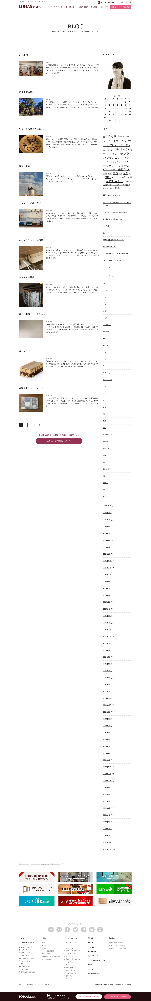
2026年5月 (107, 533)
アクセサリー (113, 136)
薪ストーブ (120, 185)
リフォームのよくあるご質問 (96, 960)
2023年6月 (107, 732)
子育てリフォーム (69, 976)
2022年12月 (107, 767)
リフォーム (122, 165)
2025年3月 (107, 616)
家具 (120, 173)
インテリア (107, 304)
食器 (117, 188)
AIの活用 (106, 226)
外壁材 (110, 174)
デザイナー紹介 (23, 969)
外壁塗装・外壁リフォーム (72, 959)
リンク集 (90, 969)
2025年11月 (107, 568)
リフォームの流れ (24, 961)
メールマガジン (92, 947)
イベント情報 (92, 951)
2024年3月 (107, 684)
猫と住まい (116, 181)
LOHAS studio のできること (27, 958)
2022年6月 (107, 808)
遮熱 (104, 188)
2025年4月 (107, 609)
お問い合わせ (114, 938)
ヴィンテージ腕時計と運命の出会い (115, 212)
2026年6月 (107, 526)
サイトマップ (22, 984)
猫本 (124, 182)
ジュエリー (107, 325)
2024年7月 (107, 657)
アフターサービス (24, 964)
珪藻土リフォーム (69, 967)
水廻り (124, 177)
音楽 (104, 490)
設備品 (105, 483)
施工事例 (72, 7)
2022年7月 (107, 801)
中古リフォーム (69, 948)
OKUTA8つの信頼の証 (25, 947)
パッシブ (106, 345)
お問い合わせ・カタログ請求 (118, 948)
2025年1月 (107, 623)
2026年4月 (107, 540)
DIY (104, 283)
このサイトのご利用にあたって (44, 984)
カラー (115, 145)
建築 (125, 173)
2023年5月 (107, 739)
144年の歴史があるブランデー (113, 240)
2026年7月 (107, 520)
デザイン (122, 149)
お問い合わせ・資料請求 (89, 997)
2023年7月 (107, 726)
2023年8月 (107, 719)
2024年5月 (107, 671)
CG (104, 137)
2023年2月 (107, 753)
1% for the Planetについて (27, 966)
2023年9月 (107, 712)
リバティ (106, 366)
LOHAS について (24, 955)
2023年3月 (107, 746)
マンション (45, 945)
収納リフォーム (69, 978)
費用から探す (46, 954)
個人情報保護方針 (31, 984)
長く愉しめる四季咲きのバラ (113, 219)
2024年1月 (107, 691)
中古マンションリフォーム (72, 951)
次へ (40, 425)
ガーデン (125, 145)
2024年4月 (107, 678)
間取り (109, 188)
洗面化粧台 (107, 448)
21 (121, 111)
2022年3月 (107, 822)
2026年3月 (107, 547)
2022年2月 (107, 829)
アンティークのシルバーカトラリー (115, 253)
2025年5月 (107, 602)
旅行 (108, 177)
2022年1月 (107, 835)
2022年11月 (107, 774)
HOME (22, 938)
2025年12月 (107, 561)
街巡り (127, 185)
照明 (104, 455)
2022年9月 (107, 787)
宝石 (115, 173)
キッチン (106, 318)
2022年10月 (107, 781)
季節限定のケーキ (109, 247)
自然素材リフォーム (25, 952)
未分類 (105, 441)
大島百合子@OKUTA (55, 864)
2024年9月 (107, 643)
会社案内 (90, 942)
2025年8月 (107, 588)
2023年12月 (107, 698)
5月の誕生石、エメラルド (112, 260)
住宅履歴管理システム (94, 973)
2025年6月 (107, 595)
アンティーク (107, 297)
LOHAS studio (30, 6)
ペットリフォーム (69, 970)
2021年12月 (107, 842)
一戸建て (44, 942)
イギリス (116, 140)
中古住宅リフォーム (70, 953)
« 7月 (109, 121)
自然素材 (109, 185)
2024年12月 (107, 629)
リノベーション (69, 945)
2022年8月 (107, 794)
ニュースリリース (93, 956)
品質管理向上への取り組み (27, 972)
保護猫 (121, 169)
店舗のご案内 (83, 7)
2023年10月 (107, 705)
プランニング (114, 157)
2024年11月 (107, 636)
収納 (105, 173)
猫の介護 (106, 233)
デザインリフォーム (70, 973)
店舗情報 (90, 938)
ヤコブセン (117, 162)
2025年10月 (107, 574)
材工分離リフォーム (25, 950)
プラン (105, 359)
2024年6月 (107, 664)
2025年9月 (107, 581)
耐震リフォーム (69, 956)
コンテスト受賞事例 (48, 951)
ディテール (107, 331)
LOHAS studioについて (58, 7)
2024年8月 (107, 650)
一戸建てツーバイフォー (49, 948)
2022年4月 (107, 815)
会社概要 (94, 7)
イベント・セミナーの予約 (117, 945)
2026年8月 (107, 513)
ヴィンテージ (110, 169)
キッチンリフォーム (70, 962)
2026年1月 (107, 554)
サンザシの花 (107, 267)
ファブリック (116, 153)
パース (108, 154)
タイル (113, 150)
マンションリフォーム (70, 942)
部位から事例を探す (48, 959)
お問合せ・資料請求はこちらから (59, 441)
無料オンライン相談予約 (120, 7)
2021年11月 (107, 849)
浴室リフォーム (69, 965)
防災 (113, 188)
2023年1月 (107, 760)
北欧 (127, 169)
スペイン (106, 150)
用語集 (90, 965)
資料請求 (104, 7)
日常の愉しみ (116, 177)
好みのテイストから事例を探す (51, 956)
